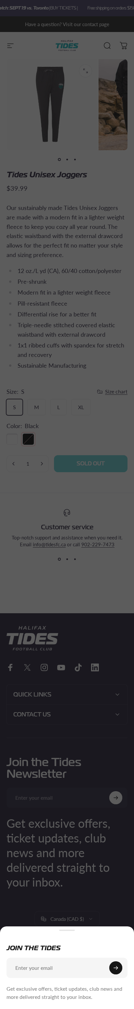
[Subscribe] (115, 967)
